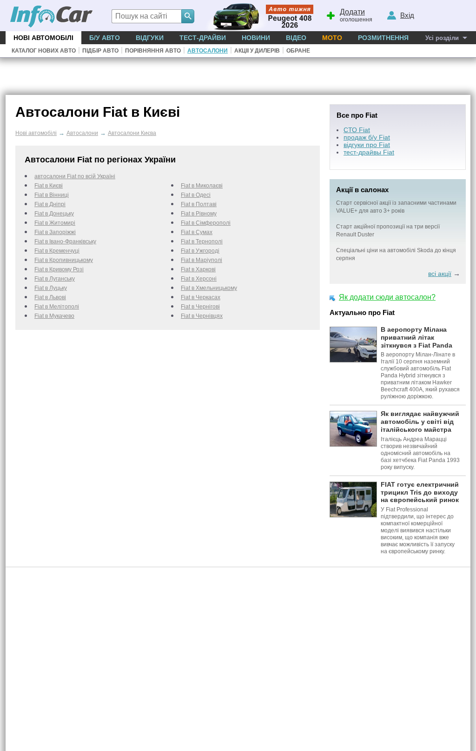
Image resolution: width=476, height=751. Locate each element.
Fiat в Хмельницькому (209, 288)
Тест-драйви (202, 37)
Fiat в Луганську (54, 278)
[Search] (187, 16)
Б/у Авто (104, 37)
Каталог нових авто (44, 50)
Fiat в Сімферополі (206, 223)
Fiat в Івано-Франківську (65, 241)
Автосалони (207, 50)
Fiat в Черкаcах (200, 297)
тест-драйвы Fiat (369, 152)
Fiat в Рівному (199, 213)
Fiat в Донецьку (54, 213)
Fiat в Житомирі (54, 223)
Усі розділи (442, 37)
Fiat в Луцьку (50, 288)
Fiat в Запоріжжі (55, 232)
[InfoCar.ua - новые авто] (51, 17)
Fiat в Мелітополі (56, 306)
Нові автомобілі (43, 37)
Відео (296, 37)
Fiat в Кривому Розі (59, 269)
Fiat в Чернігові (200, 306)
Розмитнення (383, 37)
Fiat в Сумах (196, 232)
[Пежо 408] (258, 15)
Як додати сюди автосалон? (387, 297)
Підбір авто (100, 50)
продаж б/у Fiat (367, 137)
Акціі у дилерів (257, 50)
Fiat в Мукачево (54, 316)
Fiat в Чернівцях (202, 316)
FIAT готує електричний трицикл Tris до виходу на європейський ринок (420, 492)
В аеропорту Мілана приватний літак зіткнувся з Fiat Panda (416, 337)
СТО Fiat (357, 130)
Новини (256, 37)
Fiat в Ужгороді (200, 251)
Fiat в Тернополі (202, 241)
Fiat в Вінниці (51, 195)
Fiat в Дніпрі (50, 204)
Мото (332, 37)
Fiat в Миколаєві (202, 185)
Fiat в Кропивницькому (63, 260)
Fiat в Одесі (196, 195)
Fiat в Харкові (198, 269)
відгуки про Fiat (367, 144)
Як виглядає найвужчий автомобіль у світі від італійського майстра (420, 421)
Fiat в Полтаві (199, 204)
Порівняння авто (153, 50)
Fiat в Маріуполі (201, 260)
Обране (298, 50)
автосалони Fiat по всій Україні (74, 176)
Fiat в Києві (48, 185)
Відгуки (150, 37)
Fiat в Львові (50, 297)
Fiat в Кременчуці (56, 251)
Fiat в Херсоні (199, 278)
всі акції (439, 273)
